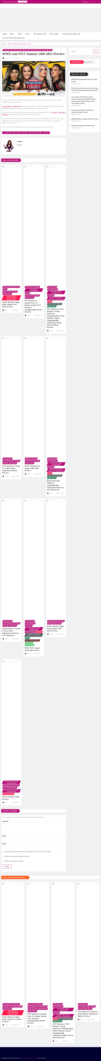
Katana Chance (9, 132)
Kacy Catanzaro (7, 106)
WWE (20, 34)
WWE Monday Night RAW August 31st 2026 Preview (10, 304)
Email (4, 844)
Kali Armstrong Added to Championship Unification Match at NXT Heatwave (55, 485)
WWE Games (54, 34)
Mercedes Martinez (33, 132)
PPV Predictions (40, 34)
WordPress (23, 1058)
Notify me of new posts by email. (13, 861)
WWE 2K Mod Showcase (71, 34)
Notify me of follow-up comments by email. (17, 856)
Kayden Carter (17, 106)
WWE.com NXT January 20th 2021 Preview (19, 44)
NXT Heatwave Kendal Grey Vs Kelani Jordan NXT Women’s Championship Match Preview (36, 1018)
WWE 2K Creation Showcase (14, 38)
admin (6, 58)
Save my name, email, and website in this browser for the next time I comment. (27, 851)
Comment (5, 821)
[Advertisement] (50, 20)
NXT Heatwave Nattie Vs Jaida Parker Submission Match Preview (88, 1014)
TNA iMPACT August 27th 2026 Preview (83, 126)
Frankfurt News (32, 1058)
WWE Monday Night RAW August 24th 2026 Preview (55, 628)
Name (4, 836)
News (12, 34)
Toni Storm (54, 112)
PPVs (28, 34)
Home (5, 34)
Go (96, 51)
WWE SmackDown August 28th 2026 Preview (32, 468)
